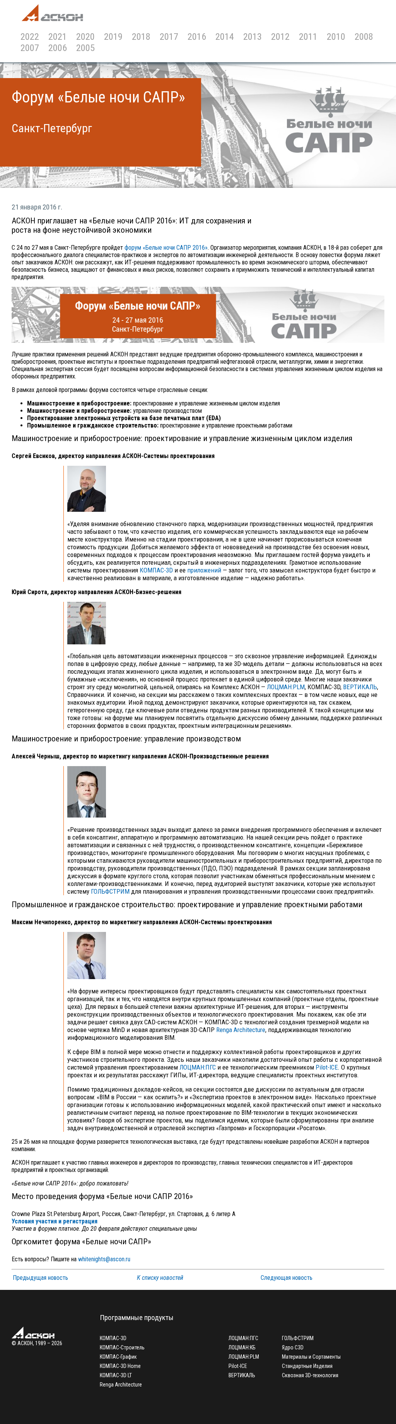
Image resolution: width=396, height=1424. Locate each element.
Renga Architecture (240, 1030)
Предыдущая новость (40, 1277)
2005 (85, 47)
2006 (57, 47)
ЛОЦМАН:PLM (286, 687)
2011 (308, 36)
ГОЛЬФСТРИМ (110, 891)
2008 (364, 36)
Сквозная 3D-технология (310, 1375)
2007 (29, 47)
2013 (252, 36)
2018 (141, 36)
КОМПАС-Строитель (122, 1347)
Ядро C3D (293, 1347)
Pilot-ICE (327, 1067)
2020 (85, 36)
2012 (280, 36)
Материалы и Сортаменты (311, 1357)
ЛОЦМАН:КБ (242, 1347)
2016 (197, 36)
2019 (113, 36)
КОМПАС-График (118, 1357)
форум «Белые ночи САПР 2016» (166, 247)
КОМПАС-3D (156, 570)
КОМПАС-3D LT (116, 1375)
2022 (29, 36)
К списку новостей (160, 1277)
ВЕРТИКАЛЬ (360, 687)
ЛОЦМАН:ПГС (197, 1067)
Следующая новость (286, 1277)
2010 (336, 36)
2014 (224, 36)
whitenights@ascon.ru (104, 1259)
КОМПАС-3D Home (120, 1366)
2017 (169, 36)
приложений (204, 570)
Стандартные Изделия (307, 1366)
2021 (57, 36)
